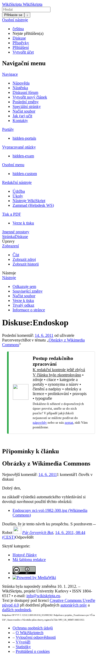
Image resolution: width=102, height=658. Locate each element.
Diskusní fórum (25, 92)
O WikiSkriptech (29, 632)
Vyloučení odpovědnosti (36, 637)
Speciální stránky (27, 106)
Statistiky (23, 646)
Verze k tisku (23, 223)
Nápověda (21, 83)
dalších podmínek (16, 610)
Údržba (19, 191)
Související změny (28, 291)
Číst (16, 255)
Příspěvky (21, 43)
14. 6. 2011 (44, 335)
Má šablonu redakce (29, 559)
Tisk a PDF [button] (11, 214)
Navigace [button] (10, 74)
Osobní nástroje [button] (15, 20)
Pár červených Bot (37, 532)
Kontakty (20, 120)
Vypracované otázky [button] (19, 147)
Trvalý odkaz (23, 305)
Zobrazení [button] (10, 246)
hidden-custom (25, 173)
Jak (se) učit (22, 116)
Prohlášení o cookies (33, 651)
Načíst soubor (24, 111)
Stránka (8, 236)
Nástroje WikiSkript (29, 200)
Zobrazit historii (26, 264)
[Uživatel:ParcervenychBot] (17, 532)
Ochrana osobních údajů (33, 628)
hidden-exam (23, 156)
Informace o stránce (29, 310)
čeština (18, 29)
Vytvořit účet (23, 52)
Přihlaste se (13, 15)
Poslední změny (26, 102)
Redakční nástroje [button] (17, 182)
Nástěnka (20, 88)
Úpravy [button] (8, 241)
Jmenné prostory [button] (15, 232)
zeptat (69, 422)
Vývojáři (23, 642)
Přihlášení (21, 47)
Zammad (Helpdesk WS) (33, 205)
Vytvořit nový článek (30, 97)
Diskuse (19, 38)
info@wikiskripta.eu (43, 596)
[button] (24, 537)
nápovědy (40, 422)
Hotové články (25, 555)
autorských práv (73, 605)
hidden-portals (24, 138)
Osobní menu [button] (13, 165)
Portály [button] (8, 129)
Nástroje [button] (9, 273)
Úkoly (18, 196)
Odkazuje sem (24, 286)
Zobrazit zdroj (24, 259)
